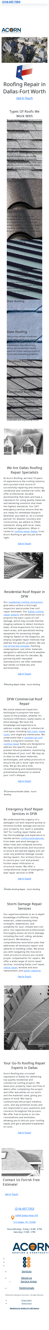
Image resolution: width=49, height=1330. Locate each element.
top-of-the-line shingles (17, 646)
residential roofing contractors (25, 602)
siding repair (10, 967)
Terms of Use (27, 1303)
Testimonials (26, 1288)
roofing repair (11, 743)
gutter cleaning (32, 970)
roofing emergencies (32, 838)
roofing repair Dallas (26, 531)
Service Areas (29, 1281)
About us (26, 1278)
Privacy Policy (26, 1300)
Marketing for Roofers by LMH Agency (24, 1308)
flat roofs (32, 731)
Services (27, 1271)
